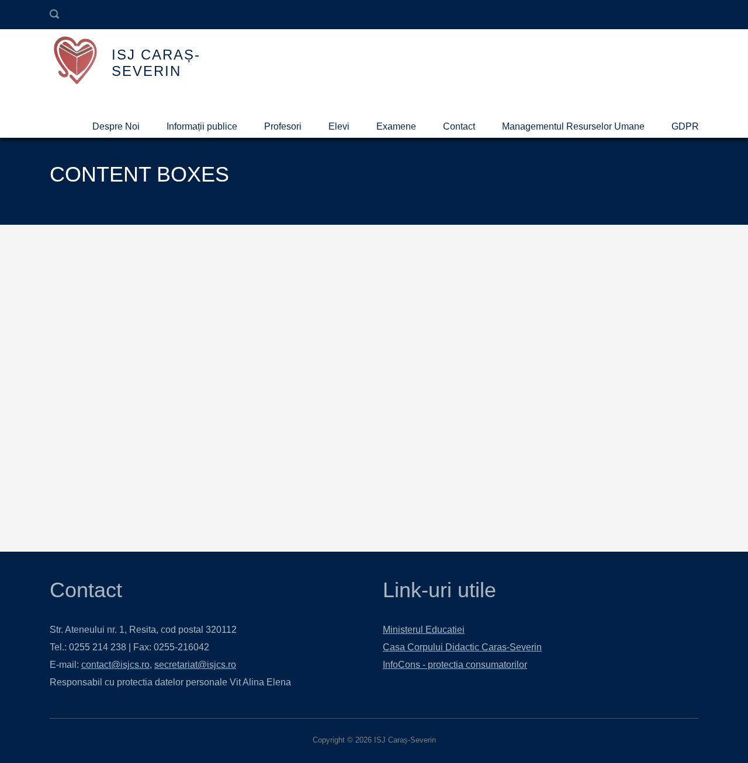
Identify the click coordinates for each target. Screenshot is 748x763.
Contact (459, 126)
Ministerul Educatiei (424, 630)
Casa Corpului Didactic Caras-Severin (462, 647)
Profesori (283, 126)
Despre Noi (116, 126)
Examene (396, 126)
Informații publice (202, 126)
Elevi (338, 126)
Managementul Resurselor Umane (573, 126)
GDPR (685, 126)
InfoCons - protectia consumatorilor (455, 665)
